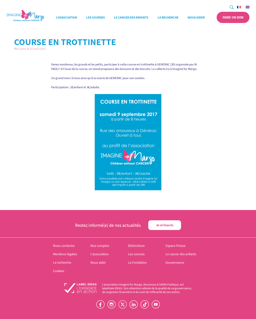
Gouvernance (174, 262)
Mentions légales (65, 254)
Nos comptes (100, 245)
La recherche (168, 17)
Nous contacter (64, 245)
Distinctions (136, 245)
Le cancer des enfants (131, 17)
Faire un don (233, 17)
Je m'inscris (164, 225)
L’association (66, 17)
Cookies (58, 271)
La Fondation (137, 262)
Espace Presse (175, 245)
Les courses (95, 17)
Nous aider (196, 17)
